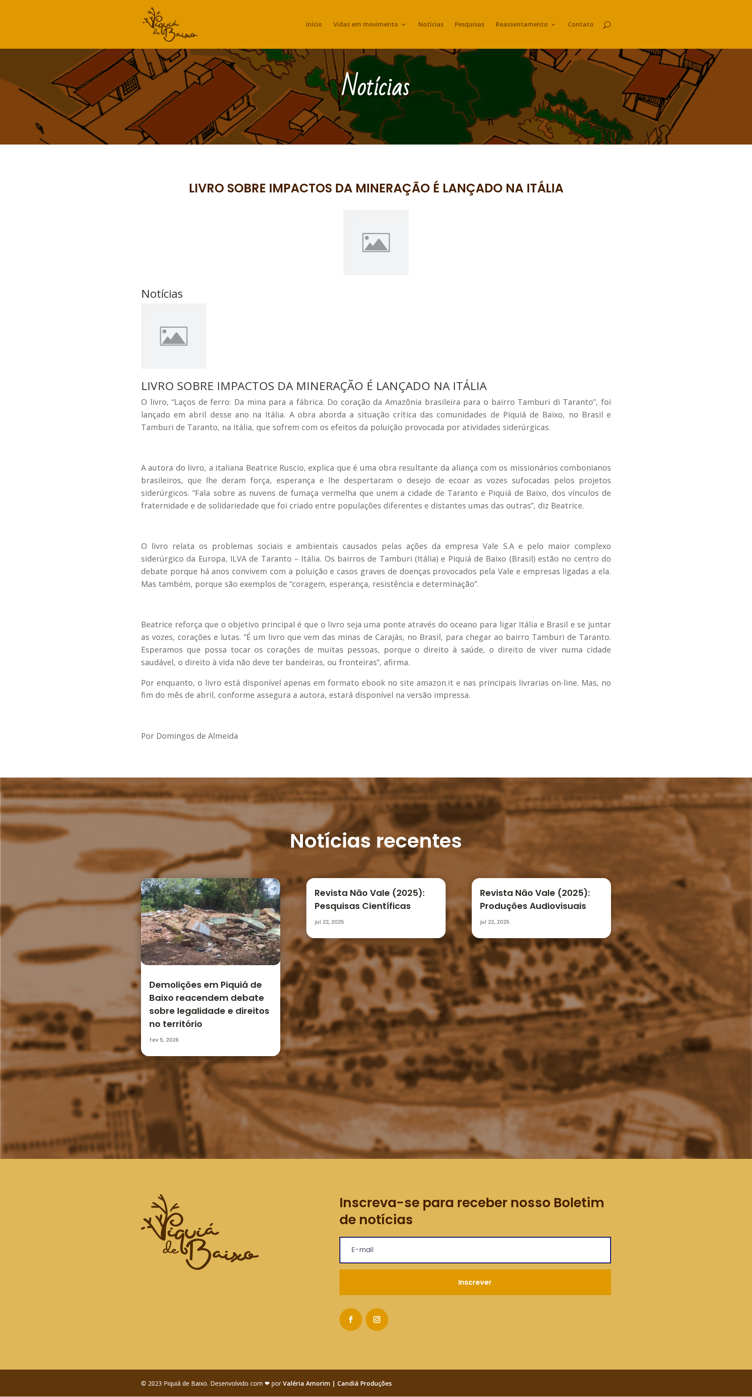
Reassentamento (522, 24)
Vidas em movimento (365, 24)
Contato (581, 24)
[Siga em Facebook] (350, 1319)
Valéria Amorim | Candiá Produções (337, 1383)
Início (314, 24)
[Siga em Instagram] (377, 1319)
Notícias (430, 24)
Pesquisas (469, 24)
